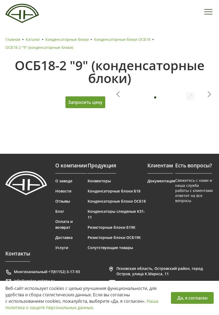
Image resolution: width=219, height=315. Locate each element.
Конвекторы (99, 180)
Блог (59, 211)
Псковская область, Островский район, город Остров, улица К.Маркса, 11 (159, 271)
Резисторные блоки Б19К (111, 227)
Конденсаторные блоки (67, 39)
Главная (12, 39)
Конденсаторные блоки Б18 (114, 191)
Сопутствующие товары (110, 247)
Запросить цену (85, 102)
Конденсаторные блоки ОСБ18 (122, 39)
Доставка (64, 237)
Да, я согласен (192, 298)
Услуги (61, 247)
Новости (63, 191)
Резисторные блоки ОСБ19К (114, 237)
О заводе (63, 180)
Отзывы (62, 201)
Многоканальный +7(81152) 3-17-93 (47, 271)
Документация (161, 180)
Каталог (33, 39)
